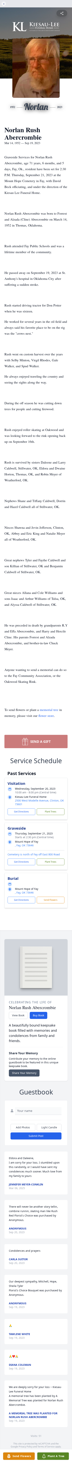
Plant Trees (50, 811)
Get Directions (21, 811)
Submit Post (36, 1136)
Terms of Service (46, 1446)
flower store (46, 715)
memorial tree (49, 709)
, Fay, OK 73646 (24, 845)
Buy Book (38, 1015)
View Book (18, 1015)
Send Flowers (50, 900)
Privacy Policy (25, 1446)
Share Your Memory (24, 1073)
